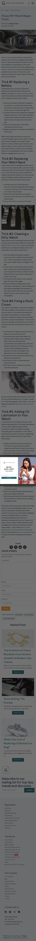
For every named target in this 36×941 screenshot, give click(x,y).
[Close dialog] (35, 458)
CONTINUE (9, 477)
